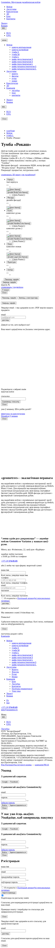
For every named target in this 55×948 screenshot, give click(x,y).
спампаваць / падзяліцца (12, 287)
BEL (3, 28)
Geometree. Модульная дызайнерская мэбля (20, 2)
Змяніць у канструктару (28, 298)
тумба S (15, 52)
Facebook (14, 782)
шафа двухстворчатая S (22, 59)
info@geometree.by (9, 710)
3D (7, 14)
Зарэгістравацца (8, 893)
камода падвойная (20, 50)
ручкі (14, 78)
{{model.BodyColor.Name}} (17, 192)
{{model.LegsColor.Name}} (17, 257)
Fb (7, 700)
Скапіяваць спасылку (10, 402)
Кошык (4, 26)
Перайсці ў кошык (9, 416)
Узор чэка (16, 691)
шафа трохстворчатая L (22, 64)
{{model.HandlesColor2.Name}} (19, 239)
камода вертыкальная (21, 47)
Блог (8, 16)
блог (14, 93)
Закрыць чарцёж (9, 282)
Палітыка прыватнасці (22, 689)
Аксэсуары (11, 9)
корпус (15, 74)
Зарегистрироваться (18, 805)
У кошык (5, 290)
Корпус (15, 669)
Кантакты (10, 19)
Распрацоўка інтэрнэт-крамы (18, 765)
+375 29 (9, 561)
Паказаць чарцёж (12, 279)
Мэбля (9, 7)
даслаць (5, 320)
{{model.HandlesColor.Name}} (18, 223)
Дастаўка (16, 684)
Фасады (15, 672)
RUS (8, 33)
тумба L (15, 57)
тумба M (15, 54)
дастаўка (16, 90)
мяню (4, 40)
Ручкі (14, 674)
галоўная (10, 131)
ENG (8, 35)
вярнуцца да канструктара (13, 414)
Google (5, 782)
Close (4, 119)
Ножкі (14, 677)
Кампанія (10, 88)
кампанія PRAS (42, 765)
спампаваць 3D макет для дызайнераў (18, 175)
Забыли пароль (8, 803)
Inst (7, 703)
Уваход (4, 23)
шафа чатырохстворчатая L (24, 69)
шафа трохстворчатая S (22, 62)
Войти (4, 805)
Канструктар (12, 11)
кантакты (16, 95)
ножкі (14, 81)
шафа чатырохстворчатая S (24, 66)
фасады (15, 76)
